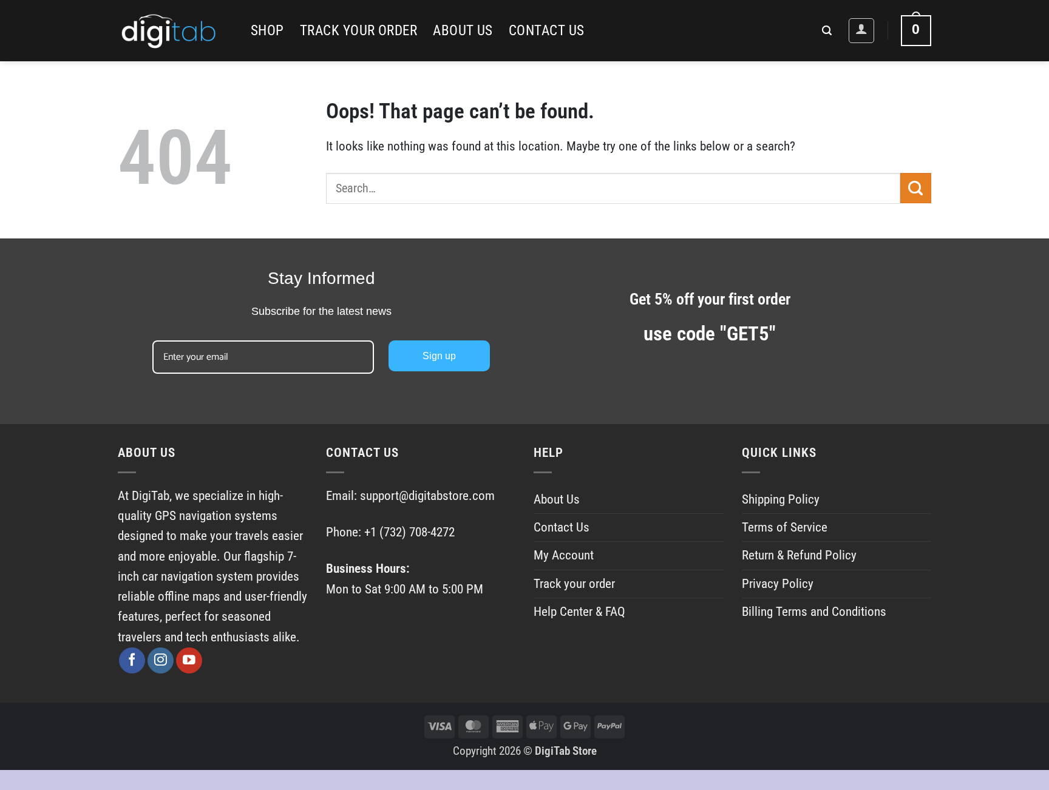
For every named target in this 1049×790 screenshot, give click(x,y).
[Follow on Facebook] (132, 660)
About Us (463, 30)
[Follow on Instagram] (161, 660)
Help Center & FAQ (579, 611)
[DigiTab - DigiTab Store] (175, 30)
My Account (564, 555)
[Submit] (915, 188)
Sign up (439, 356)
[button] (827, 30)
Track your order (358, 30)
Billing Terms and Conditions (814, 611)
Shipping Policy (781, 499)
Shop (267, 30)
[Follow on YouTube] (189, 660)
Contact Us (547, 30)
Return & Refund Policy (799, 555)
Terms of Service (784, 527)
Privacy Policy (777, 583)
